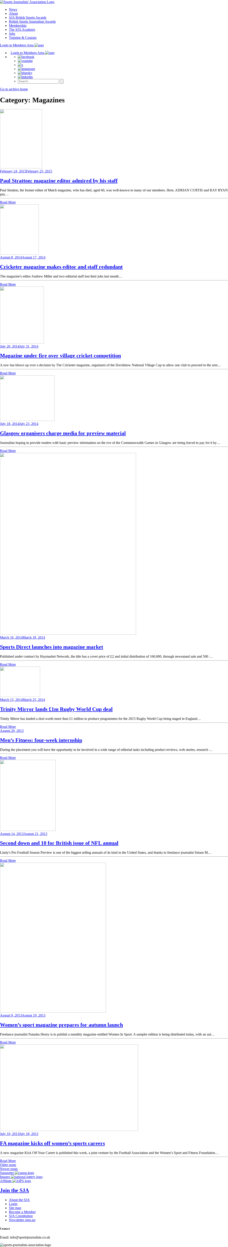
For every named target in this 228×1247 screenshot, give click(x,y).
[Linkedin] (25, 77)
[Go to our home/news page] (27, 2)
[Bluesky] (25, 73)
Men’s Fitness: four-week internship (41, 740)
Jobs (12, 33)
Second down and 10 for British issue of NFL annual (59, 843)
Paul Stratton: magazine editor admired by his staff (59, 181)
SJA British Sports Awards (27, 17)
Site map (15, 1208)
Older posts (8, 1165)
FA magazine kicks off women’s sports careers (52, 1143)
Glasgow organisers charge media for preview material (63, 433)
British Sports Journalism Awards (32, 21)
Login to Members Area (17, 45)
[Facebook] (26, 57)
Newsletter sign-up (22, 1220)
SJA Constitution (21, 1216)
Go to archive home (14, 89)
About (13, 13)
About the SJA (19, 1200)
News (13, 9)
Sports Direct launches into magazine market (51, 647)
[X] (20, 65)
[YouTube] (25, 61)
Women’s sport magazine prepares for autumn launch (61, 1025)
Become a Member (22, 1212)
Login (13, 1204)
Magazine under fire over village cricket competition (60, 355)
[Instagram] (26, 69)
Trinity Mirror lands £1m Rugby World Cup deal (56, 709)
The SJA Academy (22, 29)
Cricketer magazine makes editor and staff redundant (61, 267)
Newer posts (9, 1169)
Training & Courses (23, 37)
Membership (17, 25)
